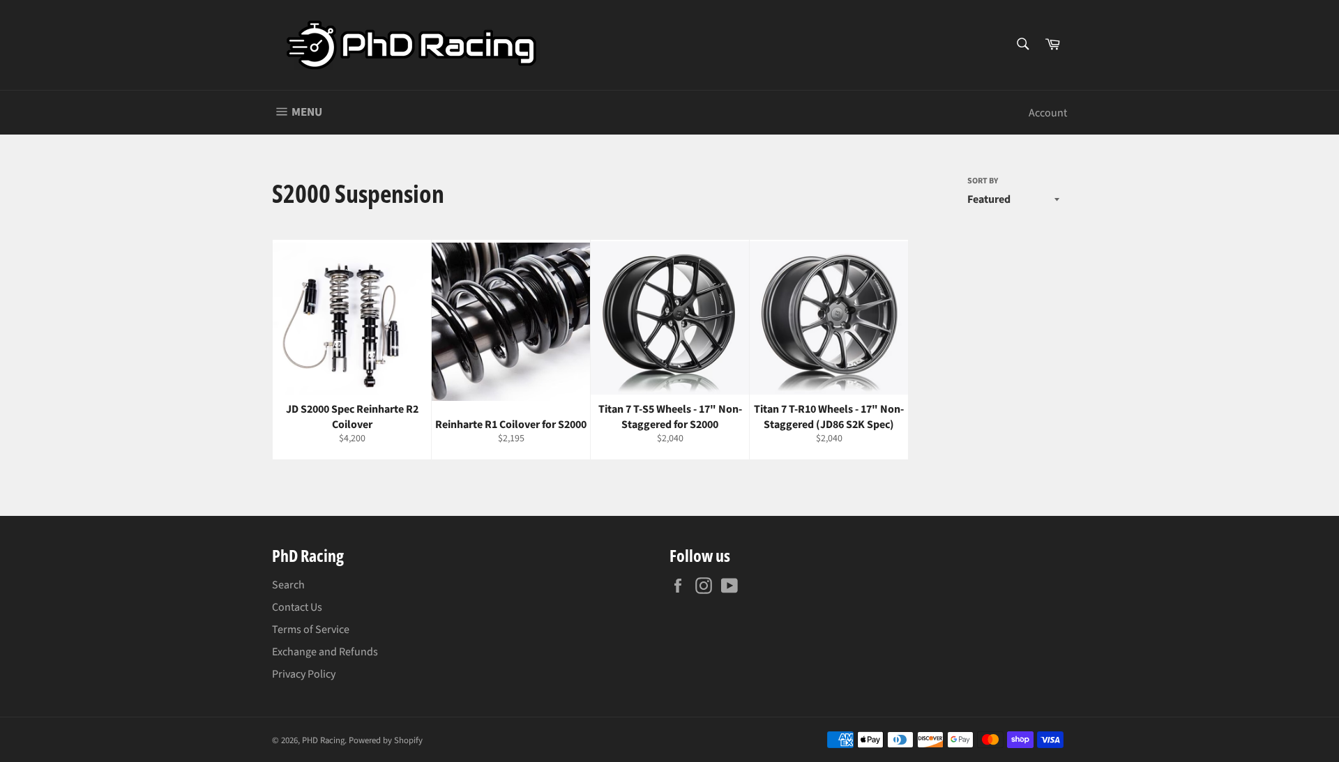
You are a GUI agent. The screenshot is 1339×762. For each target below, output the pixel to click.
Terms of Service (310, 629)
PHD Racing (323, 740)
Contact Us (297, 607)
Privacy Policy (303, 674)
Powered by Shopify (386, 740)
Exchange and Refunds (325, 652)
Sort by (982, 181)
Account (1048, 113)
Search (288, 585)
